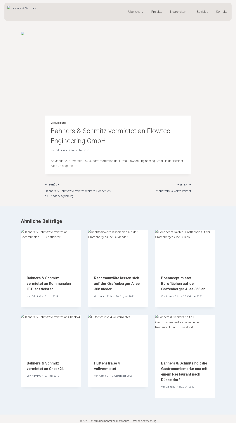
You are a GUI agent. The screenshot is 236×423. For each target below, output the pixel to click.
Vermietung (59, 123)
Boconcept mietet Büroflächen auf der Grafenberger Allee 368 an (183, 283)
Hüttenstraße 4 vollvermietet (171, 188)
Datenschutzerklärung (143, 421)
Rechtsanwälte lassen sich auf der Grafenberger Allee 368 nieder (117, 283)
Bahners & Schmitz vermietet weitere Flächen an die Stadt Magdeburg (78, 190)
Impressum (122, 421)
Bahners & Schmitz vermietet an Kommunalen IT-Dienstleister (49, 283)
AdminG (60, 150)
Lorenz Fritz (105, 296)
